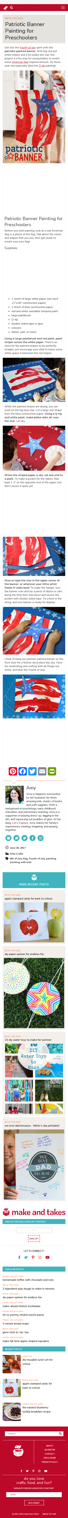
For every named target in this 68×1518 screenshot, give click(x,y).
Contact (50, 1454)
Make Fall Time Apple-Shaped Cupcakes (26, 1341)
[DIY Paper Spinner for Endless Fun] (34, 992)
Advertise (49, 1449)
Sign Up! (34, 1238)
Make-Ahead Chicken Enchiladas (21, 1306)
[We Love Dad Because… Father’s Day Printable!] (34, 1164)
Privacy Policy (50, 1462)
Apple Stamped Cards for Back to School (28, 899)
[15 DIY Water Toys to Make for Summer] (34, 1078)
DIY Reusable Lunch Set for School (37, 1362)
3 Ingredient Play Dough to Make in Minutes (29, 1289)
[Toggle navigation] (63, 7)
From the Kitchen (13, 1276)
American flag (20, 62)
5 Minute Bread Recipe (16, 1324)
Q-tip (42, 65)
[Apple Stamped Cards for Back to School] (34, 922)
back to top (49, 1514)
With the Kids (14, 18)
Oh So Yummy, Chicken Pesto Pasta (23, 1315)
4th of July (16, 858)
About (49, 1446)
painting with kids (20, 862)
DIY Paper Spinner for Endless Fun (24, 954)
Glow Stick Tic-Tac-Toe (16, 1332)
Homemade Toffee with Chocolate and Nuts (28, 1280)
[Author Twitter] (24, 838)
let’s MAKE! (34, 1502)
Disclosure (50, 1458)
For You (27, 1356)
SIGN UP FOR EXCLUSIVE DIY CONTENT (34, 1488)
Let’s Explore (20, 823)
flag (25, 858)
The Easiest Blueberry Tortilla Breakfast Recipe (36, 1410)
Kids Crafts (16, 853)
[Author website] (16, 838)
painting (51, 858)
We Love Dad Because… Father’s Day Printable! (32, 1126)
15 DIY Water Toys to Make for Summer (28, 1040)
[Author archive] (8, 838)
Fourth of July (28, 47)
